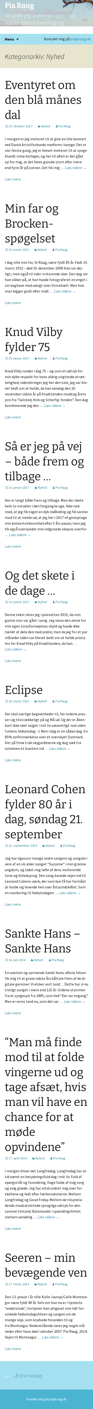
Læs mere (13, 179)
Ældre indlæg (23, 1375)
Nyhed (45, 126)
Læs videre (76, 167)
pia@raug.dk (80, 38)
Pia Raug (65, 126)
